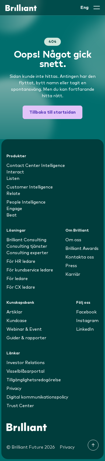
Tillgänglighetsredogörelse (33, 380)
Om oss (73, 240)
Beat (11, 215)
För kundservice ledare (29, 270)
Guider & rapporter (26, 338)
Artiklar (14, 312)
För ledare (17, 279)
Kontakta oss (79, 257)
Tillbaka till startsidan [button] (52, 112)
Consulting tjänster (26, 246)
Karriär (72, 274)
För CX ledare (20, 287)
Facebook (86, 312)
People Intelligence (26, 202)
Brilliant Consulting (26, 240)
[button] (96, 7)
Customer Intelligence (29, 187)
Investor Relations (25, 363)
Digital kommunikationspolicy (37, 397)
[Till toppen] (93, 445)
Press (71, 266)
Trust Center (20, 406)
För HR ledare (20, 261)
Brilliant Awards (82, 248)
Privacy (14, 388)
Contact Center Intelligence (35, 165)
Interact (15, 172)
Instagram (87, 321)
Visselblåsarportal (25, 371)
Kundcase (16, 321)
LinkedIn (85, 329)
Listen (12, 178)
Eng (84, 7)
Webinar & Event (24, 329)
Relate (13, 193)
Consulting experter (27, 253)
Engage (14, 209)
